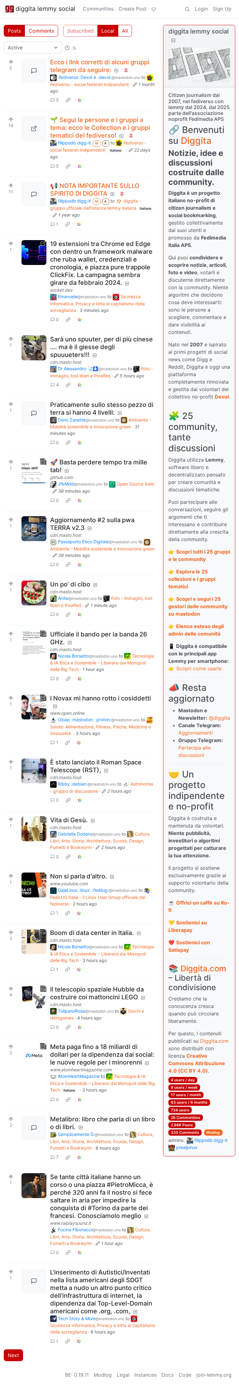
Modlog (213, 1132)
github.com (61, 477)
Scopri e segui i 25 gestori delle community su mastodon (197, 606)
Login (201, 9)
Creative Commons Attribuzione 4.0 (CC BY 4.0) (196, 1063)
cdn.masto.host (66, 362)
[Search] (187, 8)
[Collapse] (173, 40)
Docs (168, 1375)
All (125, 31)
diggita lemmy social (45, 8)
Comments (41, 31)
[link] (68, 100)
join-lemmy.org (214, 1375)
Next (13, 1355)
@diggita (219, 718)
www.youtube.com (69, 883)
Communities (98, 9)
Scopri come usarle (199, 668)
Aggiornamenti (195, 733)
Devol (222, 397)
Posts (14, 31)
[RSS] (74, 47)
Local (107, 31)
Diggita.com (203, 968)
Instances (145, 1375)
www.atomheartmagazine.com (81, 1069)
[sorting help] (67, 47)
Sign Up (222, 9)
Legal (123, 1375)
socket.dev (61, 290)
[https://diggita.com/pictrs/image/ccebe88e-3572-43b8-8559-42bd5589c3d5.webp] (33, 128)
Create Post (133, 9)
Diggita (196, 140)
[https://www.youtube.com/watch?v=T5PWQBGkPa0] (33, 885)
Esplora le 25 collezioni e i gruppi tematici (191, 579)
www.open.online (67, 713)
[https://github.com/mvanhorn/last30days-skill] (33, 470)
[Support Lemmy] (153, 8)
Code (185, 1375)
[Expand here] (33, 347)
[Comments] (33, 70)
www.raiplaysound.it (70, 1223)
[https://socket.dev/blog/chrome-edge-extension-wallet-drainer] (33, 252)
